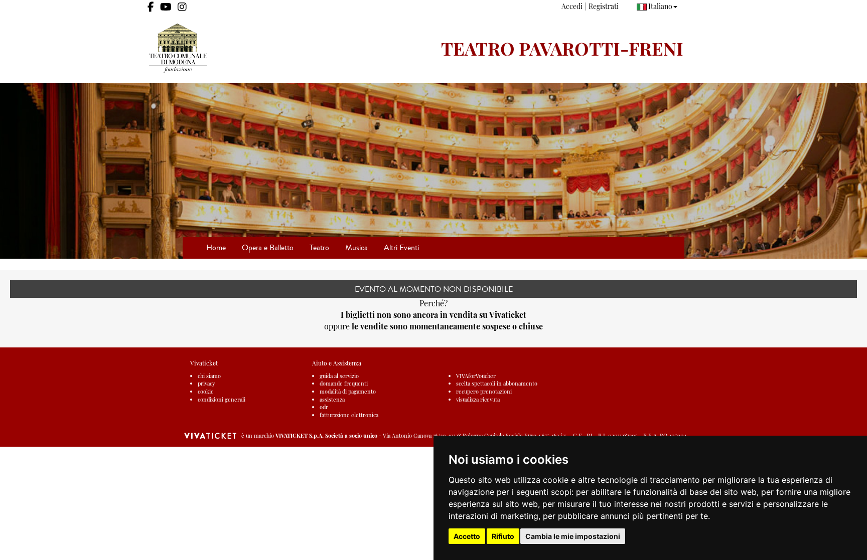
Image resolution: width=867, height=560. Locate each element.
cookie (206, 391)
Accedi (572, 6)
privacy (206, 383)
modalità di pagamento (348, 391)
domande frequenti (344, 383)
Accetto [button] (467, 536)
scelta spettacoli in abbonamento (496, 383)
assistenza (332, 399)
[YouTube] (166, 7)
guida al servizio (339, 376)
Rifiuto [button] (503, 536)
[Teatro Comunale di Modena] (287, 48)
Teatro (319, 247)
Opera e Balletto (268, 247)
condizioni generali (221, 399)
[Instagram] (182, 7)
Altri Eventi (401, 247)
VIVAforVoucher (476, 376)
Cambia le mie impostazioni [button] (572, 536)
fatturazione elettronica (349, 415)
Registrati (604, 6)
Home (216, 247)
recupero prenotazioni (484, 391)
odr (324, 407)
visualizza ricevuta (478, 399)
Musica (356, 247)
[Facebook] (151, 7)
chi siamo (209, 376)
